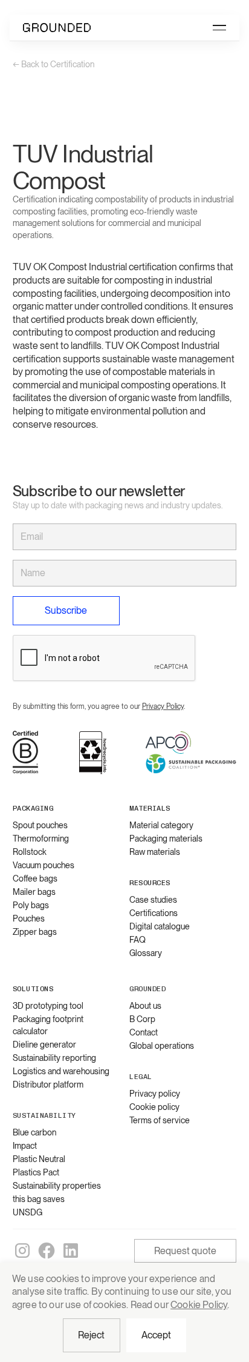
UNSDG (27, 1212)
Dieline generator (44, 1044)
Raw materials (154, 852)
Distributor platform (48, 1084)
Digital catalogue (159, 926)
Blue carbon (34, 1132)
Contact (143, 1032)
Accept (156, 1335)
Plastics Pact (36, 1172)
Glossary (145, 953)
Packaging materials (165, 838)
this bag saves (39, 1199)
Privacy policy (154, 1093)
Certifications (153, 913)
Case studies (153, 900)
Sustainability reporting (54, 1058)
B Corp (142, 1019)
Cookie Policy (198, 1305)
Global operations (161, 1046)
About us (145, 1006)
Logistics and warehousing (61, 1071)
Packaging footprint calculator (48, 1025)
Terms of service (159, 1120)
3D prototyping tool (48, 1006)
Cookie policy (154, 1107)
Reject (91, 1335)
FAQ (137, 940)
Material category (161, 825)
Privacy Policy (163, 706)
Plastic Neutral (39, 1159)
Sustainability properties (57, 1186)
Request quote (185, 1251)
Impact (25, 1146)
